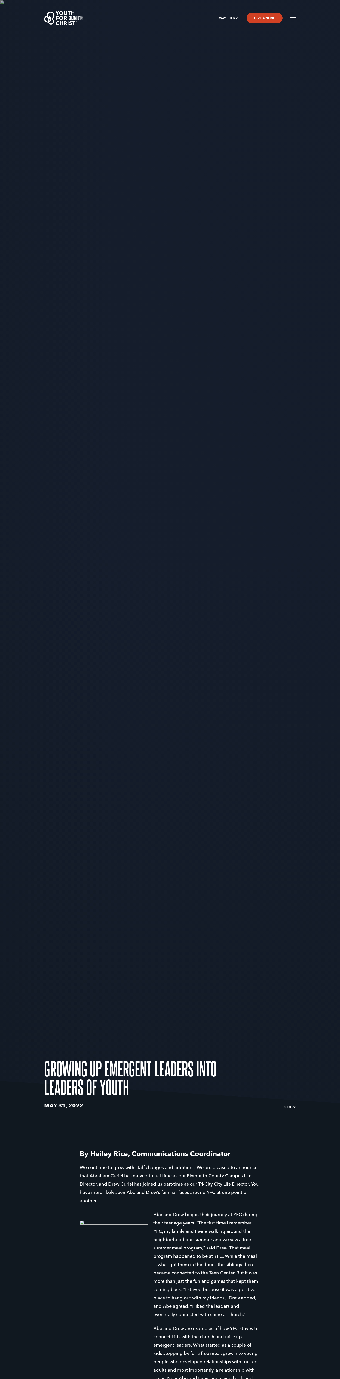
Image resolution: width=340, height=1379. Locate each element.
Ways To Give (229, 18)
